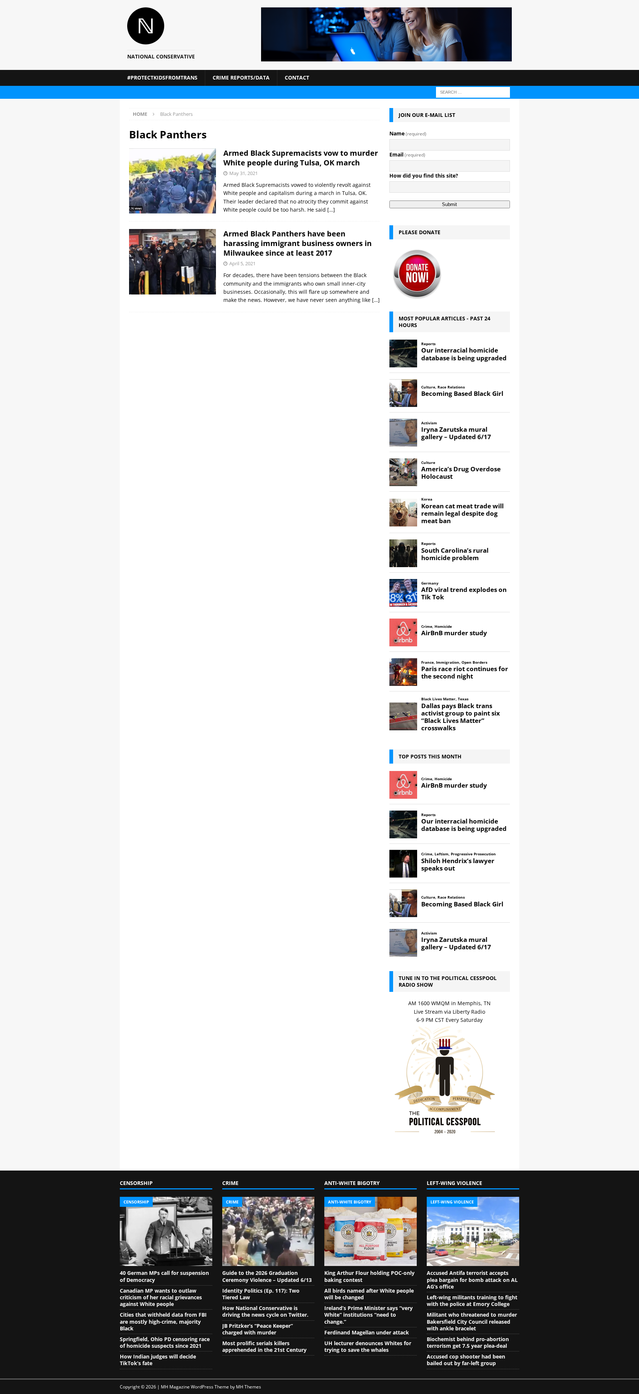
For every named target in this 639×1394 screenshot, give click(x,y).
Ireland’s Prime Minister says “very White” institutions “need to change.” (368, 1314)
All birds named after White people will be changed (369, 1294)
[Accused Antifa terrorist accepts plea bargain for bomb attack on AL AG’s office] (473, 1231)
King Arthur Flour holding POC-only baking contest (369, 1276)
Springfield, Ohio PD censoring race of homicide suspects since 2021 (165, 1342)
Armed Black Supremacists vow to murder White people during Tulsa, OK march (300, 158)
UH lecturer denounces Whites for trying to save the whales (367, 1346)
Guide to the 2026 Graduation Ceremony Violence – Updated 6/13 (267, 1276)
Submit (449, 204)
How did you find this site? (423, 175)
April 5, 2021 (242, 263)
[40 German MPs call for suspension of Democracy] (166, 1231)
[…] (331, 209)
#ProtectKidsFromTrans (162, 77)
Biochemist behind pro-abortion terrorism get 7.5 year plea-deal (468, 1342)
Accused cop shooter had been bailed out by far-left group (466, 1360)
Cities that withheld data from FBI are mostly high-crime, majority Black (163, 1321)
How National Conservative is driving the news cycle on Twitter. (265, 1311)
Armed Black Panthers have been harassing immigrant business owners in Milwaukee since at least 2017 (297, 243)
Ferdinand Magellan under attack (366, 1332)
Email (407, 154)
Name (407, 133)
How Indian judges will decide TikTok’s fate (158, 1360)
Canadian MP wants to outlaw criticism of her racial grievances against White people (161, 1297)
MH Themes (248, 1387)
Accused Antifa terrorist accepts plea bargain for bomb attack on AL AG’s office (472, 1279)
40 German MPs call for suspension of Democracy (164, 1276)
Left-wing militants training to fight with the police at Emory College (472, 1300)
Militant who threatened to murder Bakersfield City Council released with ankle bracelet (472, 1321)
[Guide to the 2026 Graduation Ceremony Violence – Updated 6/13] (268, 1231)
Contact (297, 77)
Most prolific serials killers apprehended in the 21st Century (264, 1346)
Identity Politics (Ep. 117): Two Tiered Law (261, 1294)
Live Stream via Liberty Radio (449, 1011)
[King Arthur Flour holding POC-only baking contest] (370, 1231)
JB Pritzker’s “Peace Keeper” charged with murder (257, 1329)
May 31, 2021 (243, 173)
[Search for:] (473, 91)
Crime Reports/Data (241, 77)
